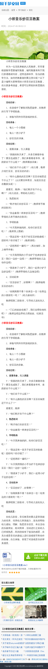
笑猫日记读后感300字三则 (15, 659)
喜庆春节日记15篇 (11, 651)
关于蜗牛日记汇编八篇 (13, 647)
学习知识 (22, 10)
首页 (13, 10)
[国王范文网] (9, 3)
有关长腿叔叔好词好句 (35, 639)
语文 (23, 3)
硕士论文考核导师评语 (13, 655)
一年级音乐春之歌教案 (35, 655)
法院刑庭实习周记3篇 (34, 643)
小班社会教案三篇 (33, 635)
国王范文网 (21, 666)
